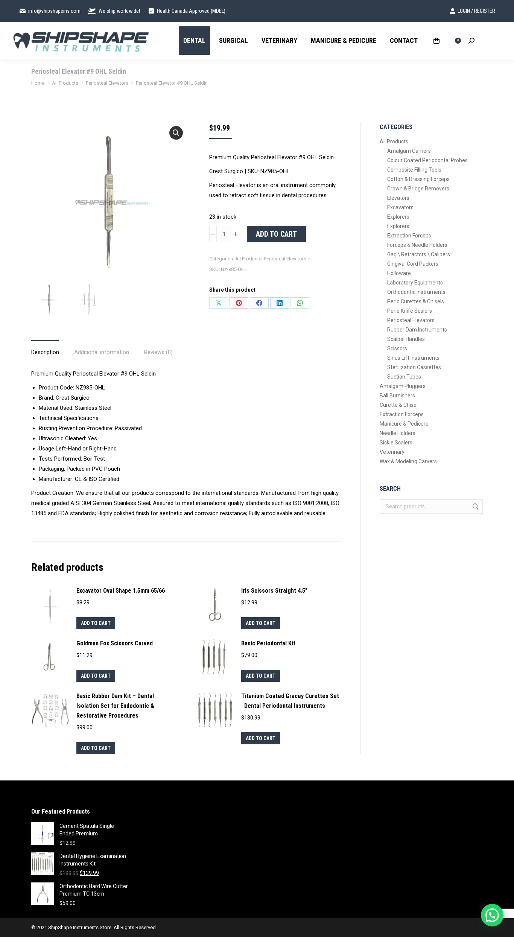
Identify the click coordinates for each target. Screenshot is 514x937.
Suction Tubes (404, 377)
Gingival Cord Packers (412, 264)
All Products (248, 259)
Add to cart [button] (96, 623)
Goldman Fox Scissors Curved (114, 643)
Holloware (399, 273)
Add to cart (276, 234)
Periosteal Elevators (285, 259)
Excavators (400, 207)
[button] (176, 133)
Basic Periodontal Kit (268, 643)
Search (475, 506)
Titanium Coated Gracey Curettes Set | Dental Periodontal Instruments (290, 700)
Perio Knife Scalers (409, 311)
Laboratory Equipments (415, 283)
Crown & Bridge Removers (418, 189)
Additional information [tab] (101, 352)
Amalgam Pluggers (403, 386)
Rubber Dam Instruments (417, 330)
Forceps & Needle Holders (417, 245)
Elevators (398, 198)
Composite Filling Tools (414, 170)
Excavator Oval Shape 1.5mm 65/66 (120, 590)
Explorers (398, 217)
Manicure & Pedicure (404, 424)
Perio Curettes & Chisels (415, 301)
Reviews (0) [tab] (158, 352)
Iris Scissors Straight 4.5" (274, 590)
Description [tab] (45, 352)
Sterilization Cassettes (414, 367)
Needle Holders (397, 433)
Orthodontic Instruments (416, 292)
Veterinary (392, 452)
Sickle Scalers (396, 443)
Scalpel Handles (406, 339)
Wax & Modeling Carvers (408, 461)
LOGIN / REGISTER (476, 11)
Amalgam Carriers (409, 151)
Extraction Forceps (409, 236)
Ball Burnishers (397, 395)
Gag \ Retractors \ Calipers (418, 254)
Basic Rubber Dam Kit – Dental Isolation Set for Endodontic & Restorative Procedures (115, 705)
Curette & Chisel (399, 405)
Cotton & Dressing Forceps (418, 179)
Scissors (397, 348)
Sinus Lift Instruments (413, 358)
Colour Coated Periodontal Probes (427, 160)
